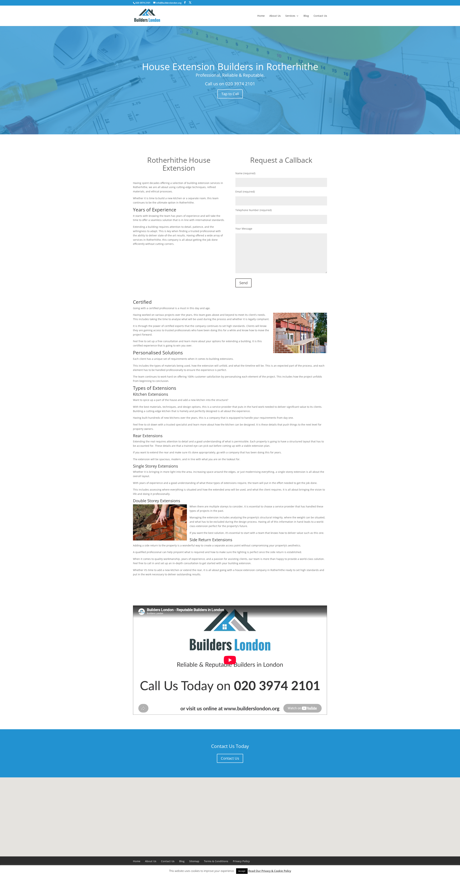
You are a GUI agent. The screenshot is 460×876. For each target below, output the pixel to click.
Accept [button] (241, 871)
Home (261, 16)
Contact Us (320, 16)
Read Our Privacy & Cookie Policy (269, 871)
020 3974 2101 (240, 84)
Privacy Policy (241, 861)
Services (290, 16)
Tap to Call (230, 93)
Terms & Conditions (216, 861)
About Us (275, 16)
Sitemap (194, 861)
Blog (306, 16)
